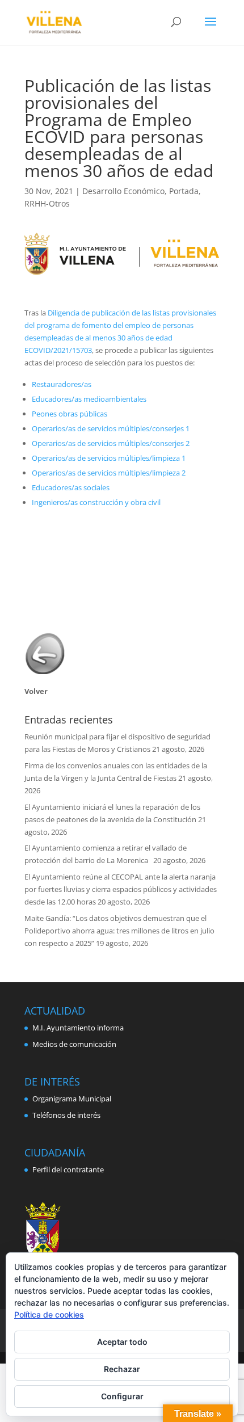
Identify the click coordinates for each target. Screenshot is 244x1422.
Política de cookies (49, 1314)
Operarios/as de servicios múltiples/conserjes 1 (111, 428)
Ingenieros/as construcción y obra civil (96, 502)
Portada (184, 191)
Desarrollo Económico (123, 191)
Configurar (122, 1396)
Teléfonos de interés (66, 1115)
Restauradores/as (61, 384)
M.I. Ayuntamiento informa (78, 1028)
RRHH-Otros (47, 203)
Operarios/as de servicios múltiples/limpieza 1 (109, 458)
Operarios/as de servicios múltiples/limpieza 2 (109, 473)
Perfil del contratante (68, 1169)
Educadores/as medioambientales (89, 399)
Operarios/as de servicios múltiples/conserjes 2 (111, 443)
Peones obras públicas (69, 414)
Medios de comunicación (74, 1044)
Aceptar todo (122, 1342)
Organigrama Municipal (71, 1098)
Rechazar (122, 1369)
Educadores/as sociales (71, 487)
